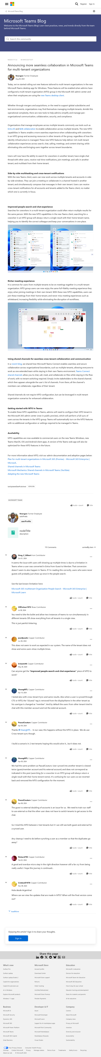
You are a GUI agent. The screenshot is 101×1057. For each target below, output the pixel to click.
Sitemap (5, 1050)
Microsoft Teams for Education (75, 977)
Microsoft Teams (8, 1032)
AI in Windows (7, 990)
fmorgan (19, 75)
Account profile (39, 969)
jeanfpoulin (23, 638)
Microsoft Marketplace (42, 1032)
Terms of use (51, 1050)
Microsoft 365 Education (74, 982)
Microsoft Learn (40, 1019)
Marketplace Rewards (42, 1036)
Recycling (83, 1050)
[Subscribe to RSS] (59, 956)
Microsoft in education (73, 969)
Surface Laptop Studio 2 (10, 977)
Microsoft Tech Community (43, 1027)
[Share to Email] (63, 956)
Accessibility (70, 1036)
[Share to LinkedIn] (37, 956)
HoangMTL (23, 689)
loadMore (15, 911)
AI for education (71, 998)
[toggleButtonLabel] (94, 11)
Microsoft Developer (41, 1015)
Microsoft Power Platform (11, 1027)
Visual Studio (39, 1040)
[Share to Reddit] (50, 956)
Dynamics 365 (7, 1019)
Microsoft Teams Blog (15, 11)
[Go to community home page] (12, 4)
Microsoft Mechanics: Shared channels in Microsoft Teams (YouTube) (38, 470)
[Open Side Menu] (7, 4)
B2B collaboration (27, 128)
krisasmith (22, 663)
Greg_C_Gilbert (24, 555)
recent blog (17, 363)
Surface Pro (6, 969)
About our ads (7, 1053)
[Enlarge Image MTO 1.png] (50, 249)
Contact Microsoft (17, 1050)
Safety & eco (73, 1050)
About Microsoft (71, 1015)
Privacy (28, 1050)
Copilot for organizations (11, 982)
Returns (37, 982)
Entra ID (11, 128)
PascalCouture (24, 722)
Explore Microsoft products (11, 994)
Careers (68, 1011)
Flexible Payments (40, 998)
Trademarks (62, 1050)
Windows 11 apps (8, 998)
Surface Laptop (8, 973)
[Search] (76, 4)
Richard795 (23, 857)
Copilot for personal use (10, 986)
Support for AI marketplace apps (45, 1023)
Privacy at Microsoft (72, 1023)
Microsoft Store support (42, 977)
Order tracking (39, 986)
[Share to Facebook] (42, 956)
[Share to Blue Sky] (55, 956)
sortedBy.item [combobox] (87, 547)
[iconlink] (13, 532)
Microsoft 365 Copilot (10, 1036)
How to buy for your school (74, 986)
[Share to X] (46, 956)
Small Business (8, 1040)
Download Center (40, 973)
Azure (36, 1011)
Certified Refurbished (41, 990)
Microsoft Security (9, 1015)
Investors (69, 1027)
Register (83, 4)
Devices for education (73, 973)
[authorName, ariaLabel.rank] (11, 77)
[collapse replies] (6, 555)
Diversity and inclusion (73, 1032)
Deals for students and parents (76, 994)
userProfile (26, 521)
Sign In (92, 4)
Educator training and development (77, 990)
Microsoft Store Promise (42, 994)
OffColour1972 (24, 607)
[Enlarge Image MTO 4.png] (50, 327)
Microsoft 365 (7, 1023)
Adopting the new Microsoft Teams (23, 473)
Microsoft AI (7, 1011)
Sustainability (70, 1040)
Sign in (18, 938)
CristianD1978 (24, 882)
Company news (71, 1019)
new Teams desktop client (52, 95)
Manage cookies (39, 1050)
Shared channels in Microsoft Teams (24, 466)
